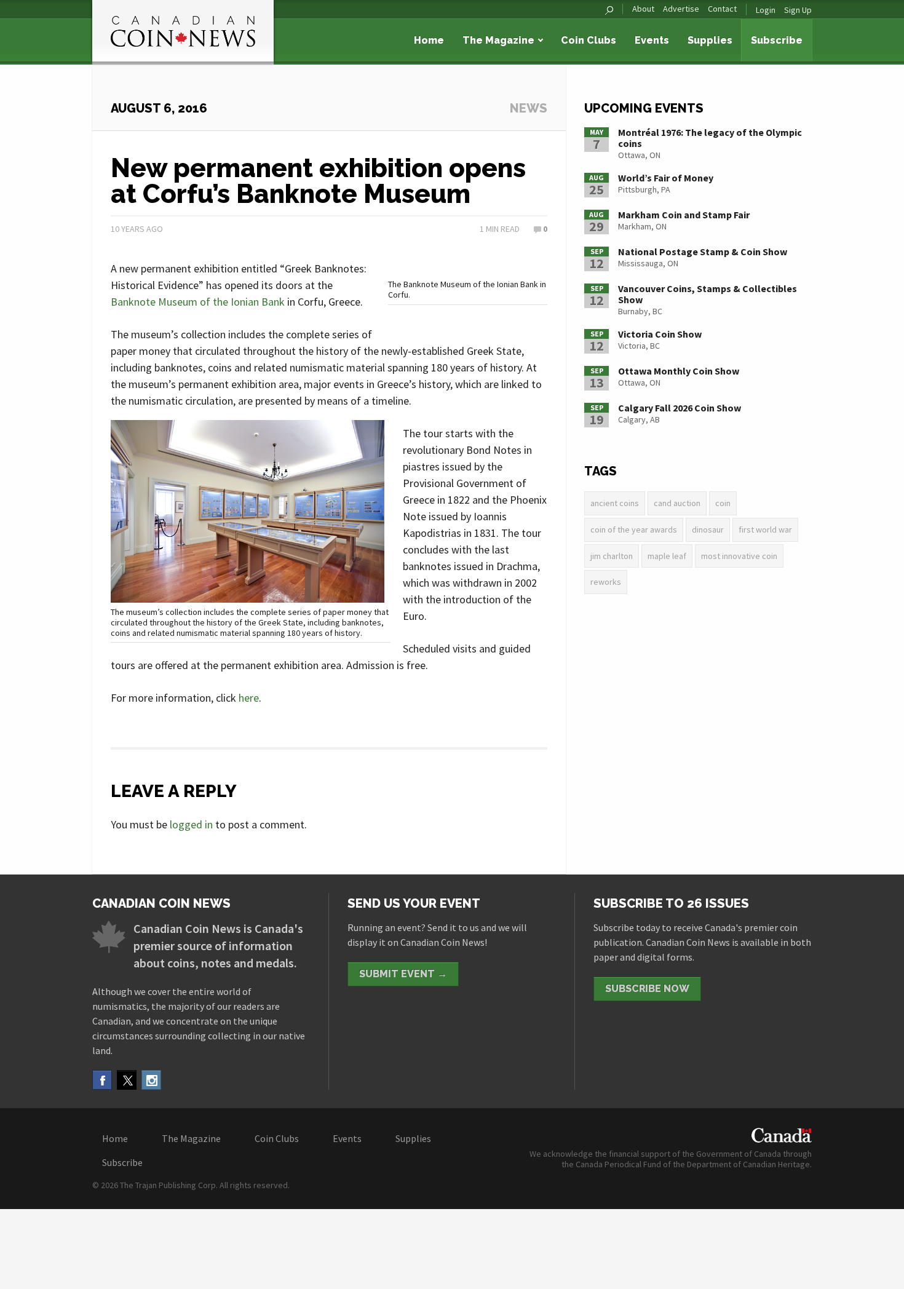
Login (765, 9)
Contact (722, 9)
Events (652, 40)
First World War (765, 529)
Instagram (151, 1080)
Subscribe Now (647, 988)
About (643, 9)
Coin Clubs (588, 40)
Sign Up (798, 9)
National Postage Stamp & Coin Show (702, 251)
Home (429, 40)
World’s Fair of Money (665, 178)
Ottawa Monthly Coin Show (678, 371)
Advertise (681, 9)
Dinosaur (708, 529)
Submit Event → (403, 974)
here (249, 698)
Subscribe (777, 40)
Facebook (102, 1080)
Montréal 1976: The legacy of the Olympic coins (710, 137)
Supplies (710, 40)
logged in (191, 824)
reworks (605, 581)
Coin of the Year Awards (633, 529)
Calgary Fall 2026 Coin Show (679, 408)
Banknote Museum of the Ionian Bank (198, 302)
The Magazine (498, 40)
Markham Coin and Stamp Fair (684, 214)
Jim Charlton (611, 555)
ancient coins (614, 503)
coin (723, 503)
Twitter (127, 1080)
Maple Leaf (667, 555)
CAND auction (677, 503)
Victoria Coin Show (660, 334)
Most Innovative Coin (739, 555)
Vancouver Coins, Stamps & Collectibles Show (707, 294)
